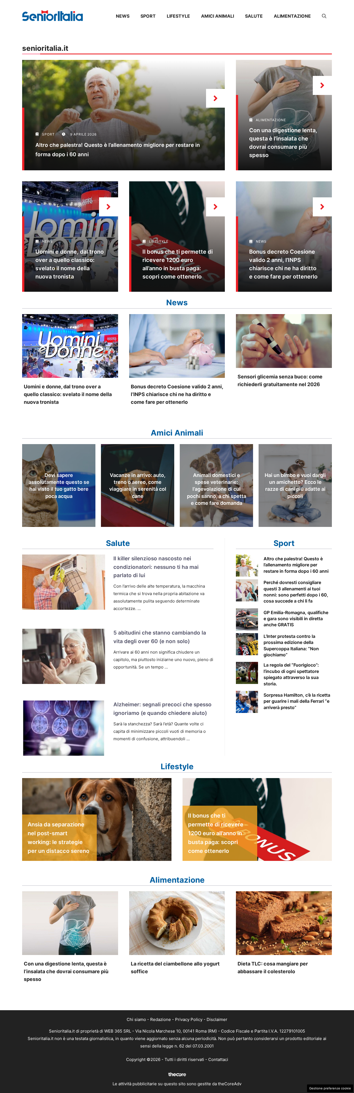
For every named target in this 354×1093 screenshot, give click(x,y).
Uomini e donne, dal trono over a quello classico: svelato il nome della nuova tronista (68, 394)
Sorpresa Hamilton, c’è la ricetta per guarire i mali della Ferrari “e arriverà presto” (297, 701)
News (122, 16)
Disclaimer (217, 1019)
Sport (148, 16)
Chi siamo (136, 1019)
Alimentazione (292, 16)
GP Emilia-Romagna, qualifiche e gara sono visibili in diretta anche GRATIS (296, 619)
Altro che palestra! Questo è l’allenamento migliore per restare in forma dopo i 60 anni (296, 565)
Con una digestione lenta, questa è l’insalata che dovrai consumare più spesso (66, 971)
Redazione (160, 1019)
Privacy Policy (188, 1019)
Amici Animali (217, 16)
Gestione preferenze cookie (330, 1088)
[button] (324, 16)
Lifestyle (178, 16)
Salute (254, 16)
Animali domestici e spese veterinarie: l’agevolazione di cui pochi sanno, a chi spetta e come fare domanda (216, 489)
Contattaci (218, 1059)
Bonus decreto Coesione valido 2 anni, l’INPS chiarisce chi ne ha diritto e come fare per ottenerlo (177, 394)
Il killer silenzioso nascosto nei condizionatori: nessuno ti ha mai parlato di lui (156, 567)
